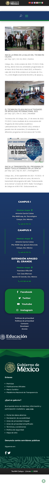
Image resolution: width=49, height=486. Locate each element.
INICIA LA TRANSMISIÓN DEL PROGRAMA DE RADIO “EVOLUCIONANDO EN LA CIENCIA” (24, 167)
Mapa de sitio (11, 433)
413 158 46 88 (25, 281)
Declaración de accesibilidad (18, 418)
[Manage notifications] (43, 481)
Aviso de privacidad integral (17, 421)
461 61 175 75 (25, 224)
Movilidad (31, 113)
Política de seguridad (15, 430)
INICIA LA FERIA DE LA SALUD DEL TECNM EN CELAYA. (24, 56)
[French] (35, 3)
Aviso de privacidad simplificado (19, 424)
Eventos (31, 59)
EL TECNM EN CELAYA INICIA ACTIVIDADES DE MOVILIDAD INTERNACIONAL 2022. (23, 110)
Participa (10, 384)
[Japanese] (37, 3)
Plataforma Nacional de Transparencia (22, 392)
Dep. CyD (11, 59)
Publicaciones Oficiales (15, 387)
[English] (32, 3)
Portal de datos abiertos (16, 415)
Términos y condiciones (16, 427)
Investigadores (33, 171)
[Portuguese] (40, 3)
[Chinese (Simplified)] (29, 3)
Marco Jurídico (12, 389)
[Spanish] (42, 3)
